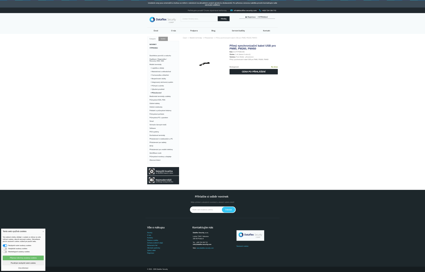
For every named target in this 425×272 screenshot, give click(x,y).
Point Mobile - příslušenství (245, 57)
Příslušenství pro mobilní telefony (161, 149)
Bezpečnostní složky (158, 78)
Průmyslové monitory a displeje (160, 156)
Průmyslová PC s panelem (159, 117)
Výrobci (163, 39)
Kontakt (266, 30)
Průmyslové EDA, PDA (157, 100)
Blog (213, 30)
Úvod (156, 30)
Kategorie (153, 39)
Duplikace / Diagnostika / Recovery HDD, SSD (158, 60)
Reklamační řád (152, 245)
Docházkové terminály (157, 135)
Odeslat (228, 209)
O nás (173, 30)
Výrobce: (233, 57)
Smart (152, 121)
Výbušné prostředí (157, 89)
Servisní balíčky (238, 30)
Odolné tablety (155, 103)
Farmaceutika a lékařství (160, 75)
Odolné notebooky (156, 107)
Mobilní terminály (155, 64)
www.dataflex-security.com (205, 248)
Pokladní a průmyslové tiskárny (160, 110)
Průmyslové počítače (157, 114)
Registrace (251, 17)
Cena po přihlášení (254, 71)
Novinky (149, 232)
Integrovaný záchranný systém (162, 82)
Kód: (231, 52)
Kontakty (150, 238)
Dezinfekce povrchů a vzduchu (160, 55)
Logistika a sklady (157, 68)
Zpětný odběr (151, 250)
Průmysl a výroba (157, 86)
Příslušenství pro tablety (158, 142)
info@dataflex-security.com (202, 244)
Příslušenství (156, 93)
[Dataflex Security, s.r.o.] (163, 20)
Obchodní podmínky (153, 248)
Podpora (194, 30)
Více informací (23, 268)
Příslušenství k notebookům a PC (161, 139)
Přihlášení (264, 17)
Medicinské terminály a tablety (160, 96)
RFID (151, 146)
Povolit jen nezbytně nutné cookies (23, 263)
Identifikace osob (155, 153)
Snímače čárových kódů (158, 125)
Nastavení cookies (242, 246)
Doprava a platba (152, 240)
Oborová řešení (155, 160)
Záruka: (232, 54)
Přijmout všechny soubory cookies (23, 258)
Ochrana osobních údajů (155, 243)
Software (153, 128)
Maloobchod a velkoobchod (161, 71)
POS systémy (154, 132)
